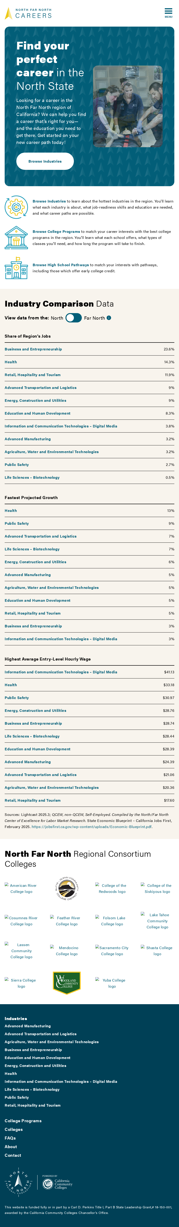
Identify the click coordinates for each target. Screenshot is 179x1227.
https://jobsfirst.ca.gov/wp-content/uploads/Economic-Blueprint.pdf (92, 826)
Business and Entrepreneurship (33, 349)
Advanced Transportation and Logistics (41, 387)
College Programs (23, 1120)
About (11, 1146)
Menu (168, 16)
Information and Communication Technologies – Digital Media (61, 426)
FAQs (10, 1138)
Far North (94, 317)
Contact (13, 1155)
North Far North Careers (28, 13)
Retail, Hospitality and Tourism (33, 374)
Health (11, 361)
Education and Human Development (38, 413)
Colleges (14, 1129)
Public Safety (17, 464)
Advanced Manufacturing (28, 438)
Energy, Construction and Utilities (35, 400)
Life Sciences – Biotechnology (32, 477)
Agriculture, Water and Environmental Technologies (52, 451)
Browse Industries (45, 161)
